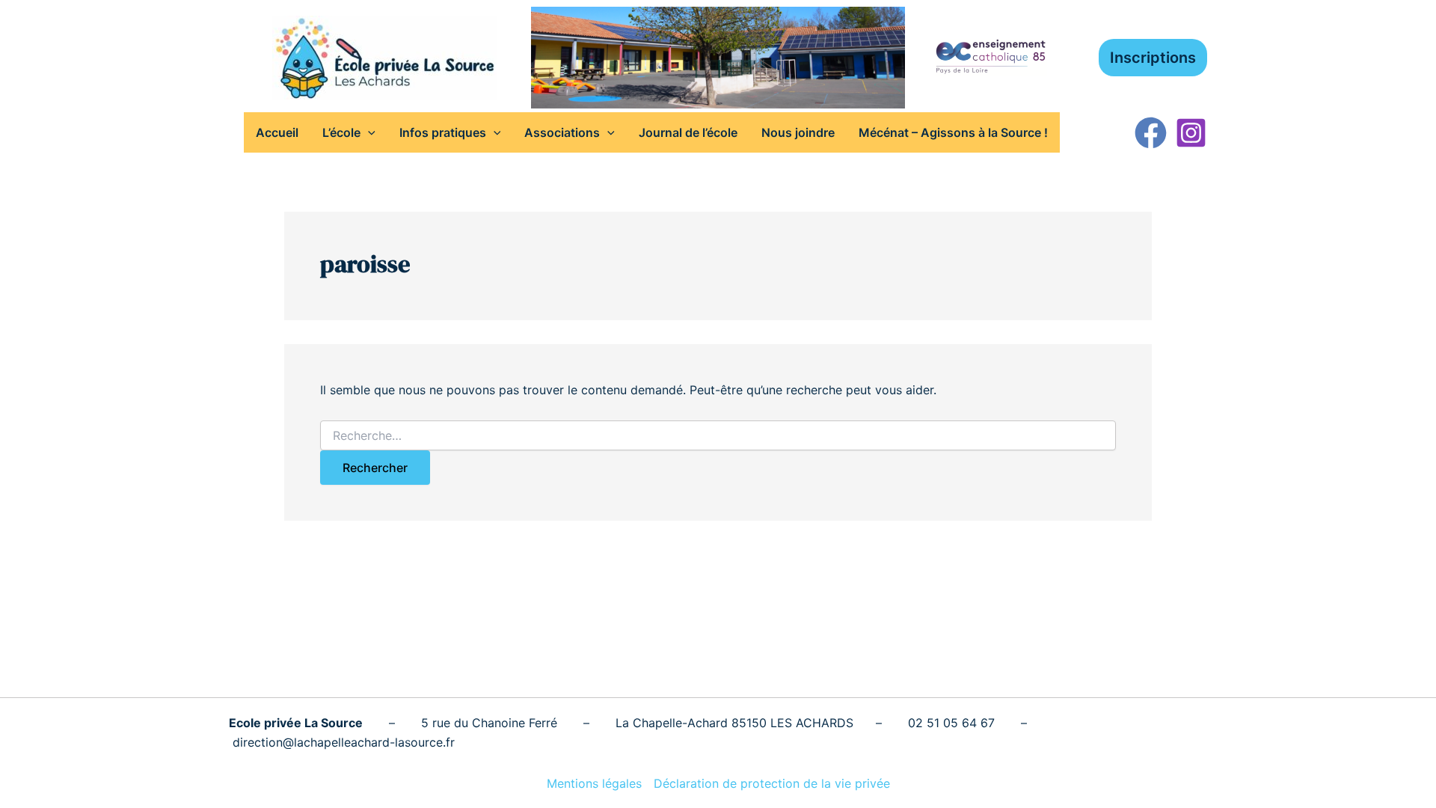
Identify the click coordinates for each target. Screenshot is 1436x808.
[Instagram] (1191, 133)
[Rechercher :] (718, 435)
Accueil (277, 132)
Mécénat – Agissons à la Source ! (953, 132)
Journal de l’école (688, 132)
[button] (1153, 57)
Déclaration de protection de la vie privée (772, 783)
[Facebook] (1151, 133)
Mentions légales (594, 783)
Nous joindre (798, 132)
